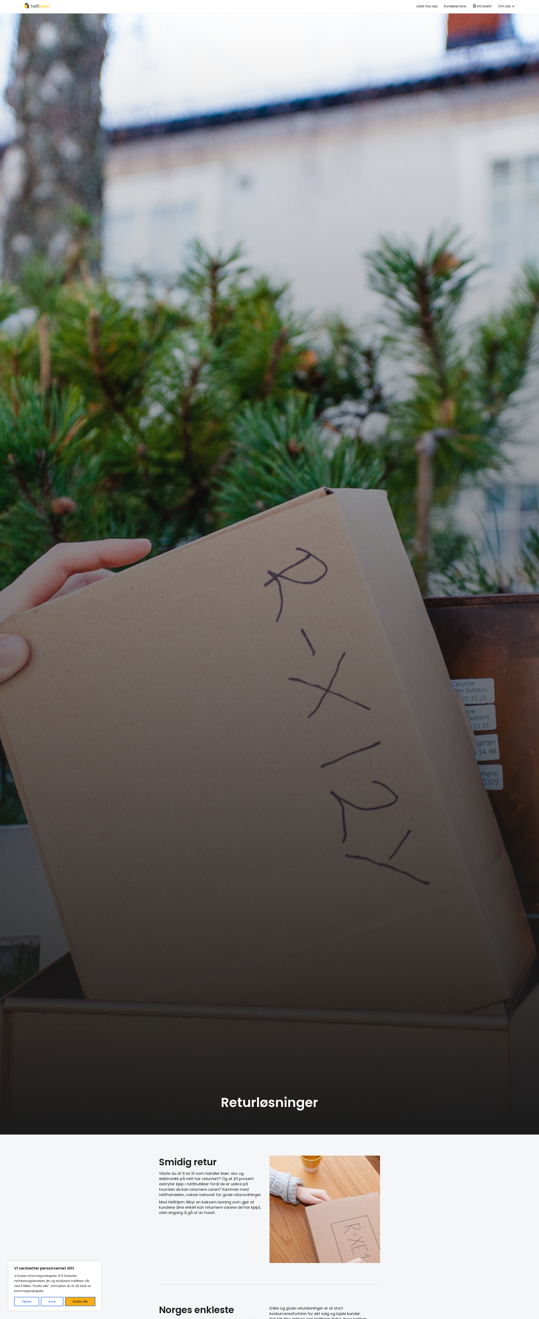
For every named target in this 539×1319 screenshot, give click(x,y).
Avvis (52, 1301)
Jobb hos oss (427, 6)
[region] (54, 1286)
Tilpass (27, 1301)
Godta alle (80, 1301)
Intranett (484, 6)
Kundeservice (455, 6)
